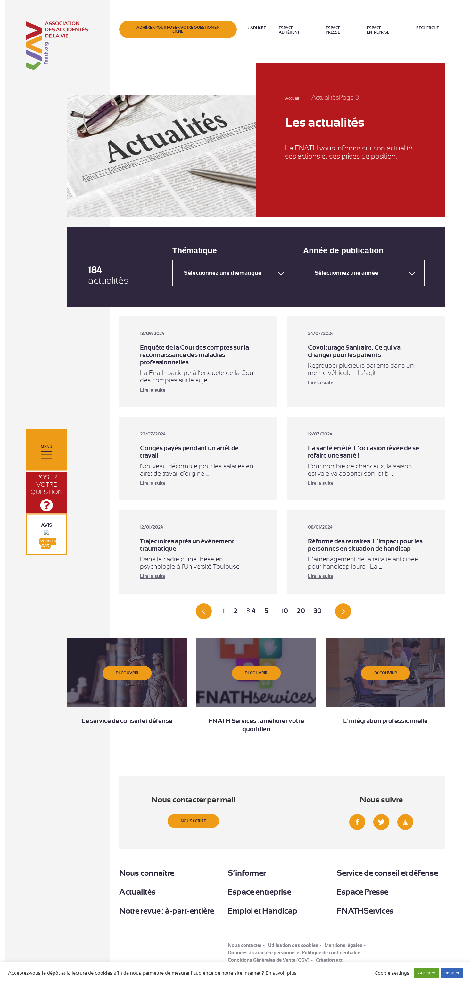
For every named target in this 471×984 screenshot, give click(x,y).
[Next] (343, 610)
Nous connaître (146, 873)
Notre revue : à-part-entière (166, 910)
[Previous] (204, 610)
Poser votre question (46, 485)
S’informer (247, 873)
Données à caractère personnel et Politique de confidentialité (294, 953)
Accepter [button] (426, 973)
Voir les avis (48, 543)
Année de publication (343, 251)
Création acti (330, 960)
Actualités (137, 892)
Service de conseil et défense (387, 873)
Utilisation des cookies (293, 945)
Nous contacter (244, 945)
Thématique (194, 251)
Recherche (427, 28)
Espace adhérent (289, 30)
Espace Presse (333, 30)
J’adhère (257, 28)
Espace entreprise (378, 30)
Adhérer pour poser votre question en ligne (177, 29)
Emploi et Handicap (262, 910)
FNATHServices (365, 910)
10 (285, 610)
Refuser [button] (451, 973)
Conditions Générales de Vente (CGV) (269, 960)
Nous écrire (193, 821)
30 (317, 610)
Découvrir (127, 673)
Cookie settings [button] (392, 973)
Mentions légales (343, 945)
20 (301, 610)
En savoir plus (281, 973)
